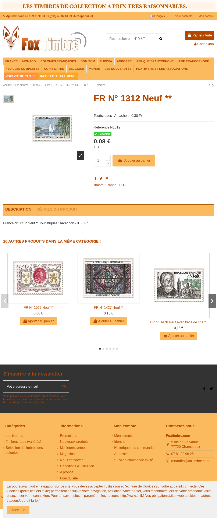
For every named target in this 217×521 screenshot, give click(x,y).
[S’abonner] (64, 386)
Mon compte (206, 16)
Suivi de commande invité (133, 460)
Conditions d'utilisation (77, 466)
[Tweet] (101, 178)
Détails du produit (56, 209)
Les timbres (14, 435)
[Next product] (213, 85)
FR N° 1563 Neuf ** (38, 307)
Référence (101, 127)
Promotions (68, 435)
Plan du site (69, 478)
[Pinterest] (107, 178)
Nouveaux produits (74, 441)
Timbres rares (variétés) (23, 441)
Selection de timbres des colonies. (24, 450)
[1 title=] (2, 490)
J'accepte (18, 510)
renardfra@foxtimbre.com (190, 461)
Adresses (121, 454)
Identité (119, 441)
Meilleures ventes (73, 448)
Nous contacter (184, 16)
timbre (99, 185)
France (111, 185)
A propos (66, 472)
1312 (122, 185)
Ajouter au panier (137, 160)
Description (18, 209)
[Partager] (95, 178)
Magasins (67, 454)
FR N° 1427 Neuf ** (108, 307)
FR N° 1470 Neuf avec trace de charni (178, 322)
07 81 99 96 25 (182, 454)
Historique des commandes (134, 448)
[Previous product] (210, 85)
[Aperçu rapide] (38, 301)
